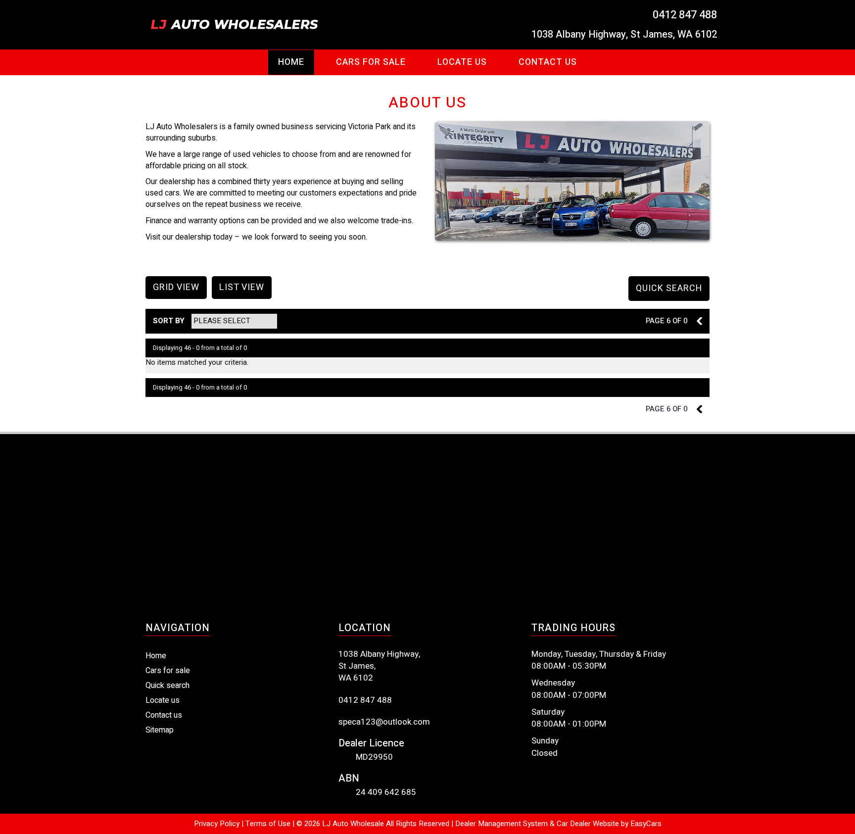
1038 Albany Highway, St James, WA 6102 (624, 35)
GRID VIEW (176, 287)
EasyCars (646, 823)
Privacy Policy (217, 823)
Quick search (167, 685)
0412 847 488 (685, 15)
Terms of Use (268, 823)
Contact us (548, 62)
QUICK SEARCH (669, 288)
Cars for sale (167, 671)
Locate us (162, 700)
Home (291, 62)
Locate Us (462, 62)
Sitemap (159, 730)
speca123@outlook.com (384, 722)
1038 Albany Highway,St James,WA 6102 (379, 666)
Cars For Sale (371, 62)
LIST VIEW (241, 287)
